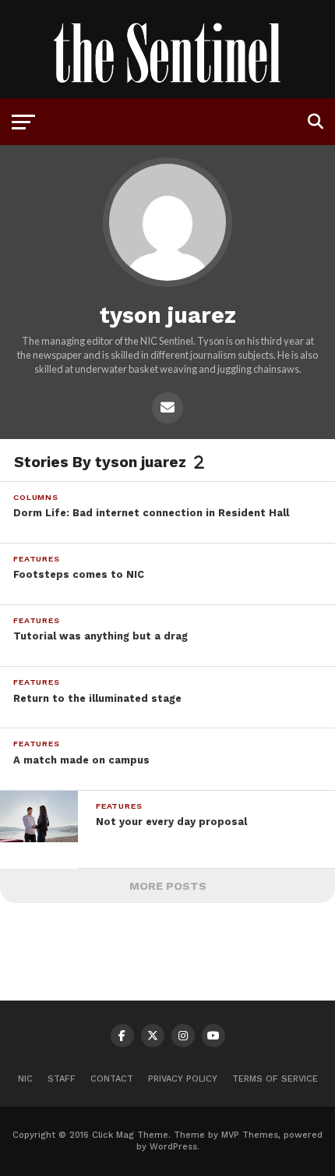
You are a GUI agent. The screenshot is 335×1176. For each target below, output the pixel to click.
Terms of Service (275, 1079)
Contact (111, 1079)
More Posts (167, 886)
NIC (25, 1079)
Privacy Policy (182, 1079)
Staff (62, 1079)
